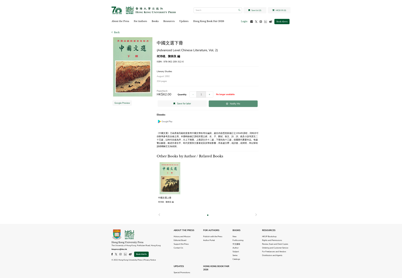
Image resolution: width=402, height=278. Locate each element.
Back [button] (116, 32)
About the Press (120, 21)
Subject (236, 251)
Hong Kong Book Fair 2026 (208, 21)
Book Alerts (282, 21)
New (234, 236)
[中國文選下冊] (132, 67)
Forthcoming (238, 240)
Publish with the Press (212, 236)
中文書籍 (236, 244)
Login (244, 21)
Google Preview (122, 103)
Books (155, 21)
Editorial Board (180, 240)
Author (236, 248)
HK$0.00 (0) (280, 10)
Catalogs (236, 259)
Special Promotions (182, 272)
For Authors (140, 21)
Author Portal (209, 240)
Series (235, 255)
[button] (159, 214)
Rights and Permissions (272, 240)
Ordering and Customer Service (275, 248)
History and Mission (182, 236)
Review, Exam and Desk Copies (275, 244)
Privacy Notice (150, 260)
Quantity (182, 94)
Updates (183, 21)
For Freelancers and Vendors (274, 251)
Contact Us (178, 248)
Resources (169, 21)
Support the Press (181, 244)
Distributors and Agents (272, 255)
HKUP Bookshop (269, 236)
